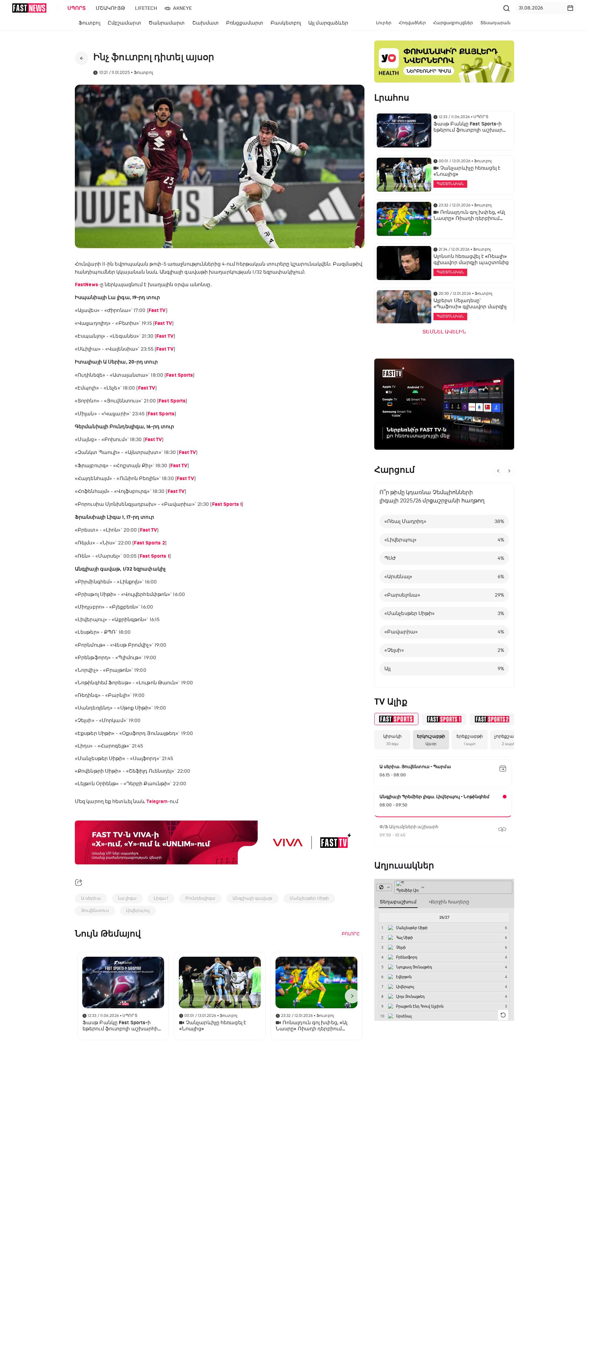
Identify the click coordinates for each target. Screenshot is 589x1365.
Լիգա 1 (161, 898)
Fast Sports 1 (227, 504)
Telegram (156, 801)
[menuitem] (75, 8)
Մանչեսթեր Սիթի (309, 898)
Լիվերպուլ (138, 910)
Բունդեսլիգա (200, 898)
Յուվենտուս (95, 910)
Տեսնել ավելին (444, 332)
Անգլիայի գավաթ (252, 898)
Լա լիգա (127, 898)
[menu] (281, 8)
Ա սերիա (91, 898)
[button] (570, 8)
